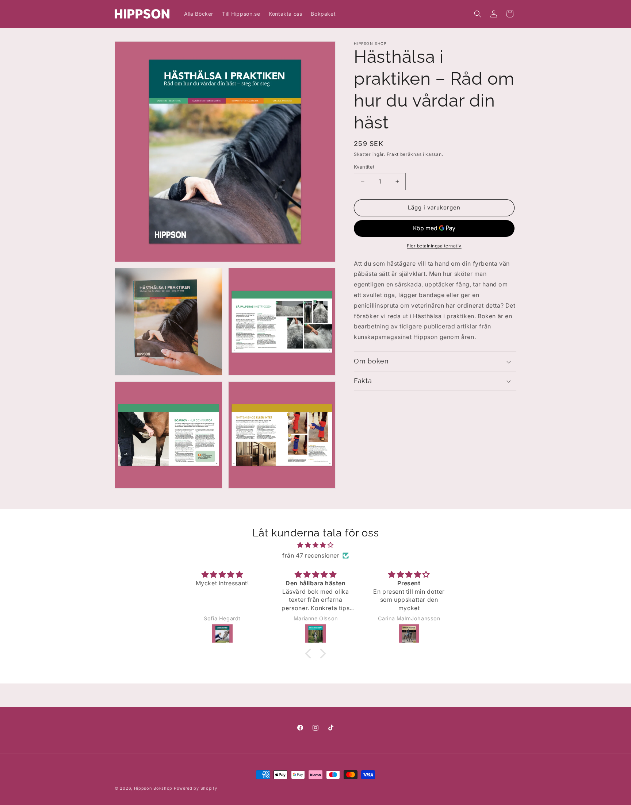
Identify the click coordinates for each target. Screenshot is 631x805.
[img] (315, 545)
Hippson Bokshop (153, 788)
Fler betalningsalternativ (434, 246)
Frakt (393, 154)
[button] (478, 14)
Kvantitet (364, 167)
